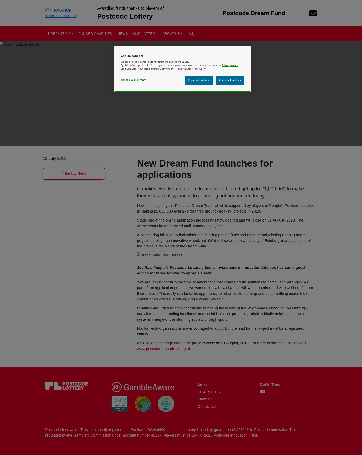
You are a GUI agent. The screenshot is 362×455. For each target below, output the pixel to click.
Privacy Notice (230, 65)
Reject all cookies (198, 80)
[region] (182, 69)
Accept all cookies (230, 80)
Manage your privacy (133, 80)
